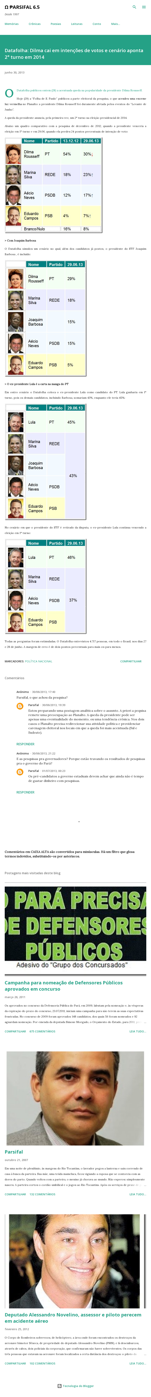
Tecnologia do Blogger (78, 1386)
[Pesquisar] (134, 7)
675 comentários (42, 1031)
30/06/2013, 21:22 (43, 753)
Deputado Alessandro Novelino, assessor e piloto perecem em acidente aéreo (73, 1317)
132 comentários (42, 1194)
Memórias (11, 24)
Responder (25, 744)
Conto (97, 24)
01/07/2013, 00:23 (53, 771)
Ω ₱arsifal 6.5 (22, 7)
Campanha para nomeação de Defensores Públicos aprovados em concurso (64, 985)
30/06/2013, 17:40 (43, 692)
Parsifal (33, 705)
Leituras (76, 24)
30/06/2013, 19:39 (53, 705)
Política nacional (38, 661)
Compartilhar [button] (131, 661)
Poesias (56, 24)
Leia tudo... (138, 1031)
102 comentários (42, 1363)
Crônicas (35, 24)
